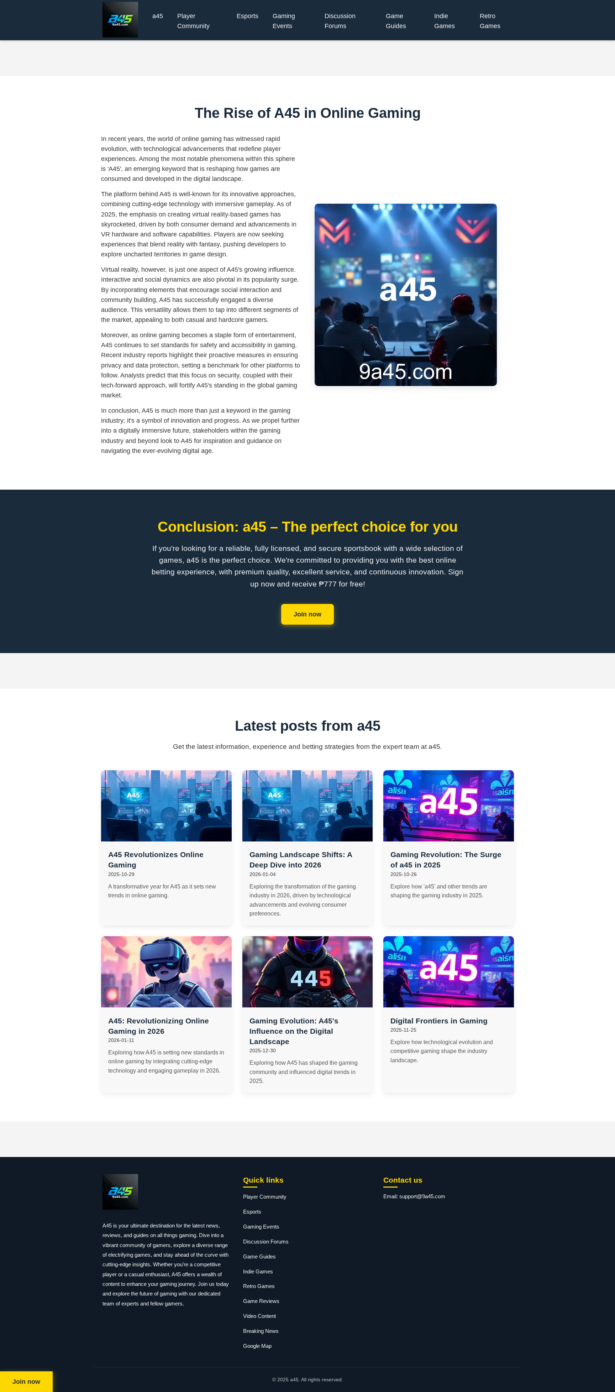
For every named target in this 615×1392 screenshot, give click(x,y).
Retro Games (490, 21)
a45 (157, 16)
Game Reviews (261, 1301)
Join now (307, 614)
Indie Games (444, 21)
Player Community (193, 21)
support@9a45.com (422, 1196)
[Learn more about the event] (307, 58)
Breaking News (261, 1331)
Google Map (257, 1346)
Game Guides (396, 21)
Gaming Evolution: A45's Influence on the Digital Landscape (293, 1031)
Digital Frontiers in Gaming (439, 1021)
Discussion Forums (340, 21)
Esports (247, 16)
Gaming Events (284, 21)
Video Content (259, 1316)
